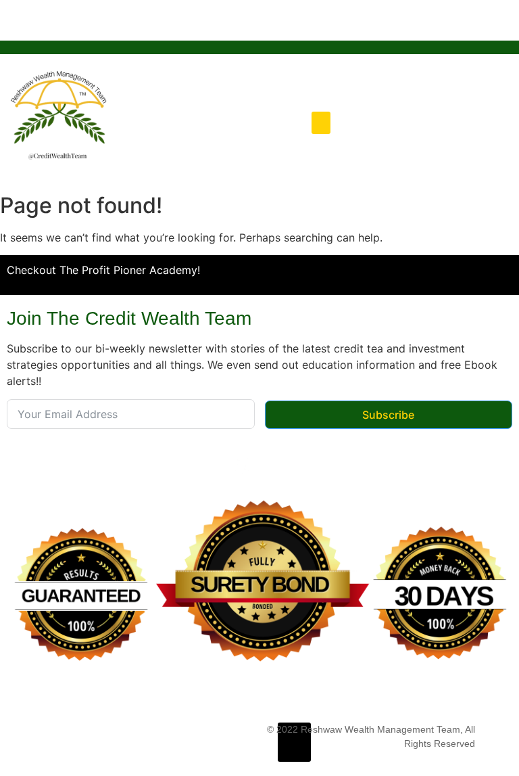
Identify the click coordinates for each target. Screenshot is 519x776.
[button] (321, 123)
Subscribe (388, 414)
